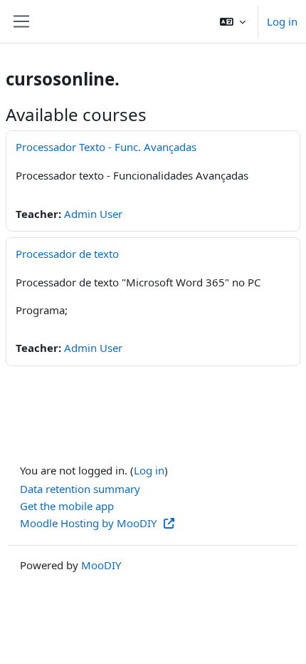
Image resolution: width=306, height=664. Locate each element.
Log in (282, 21)
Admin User (93, 214)
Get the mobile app (67, 506)
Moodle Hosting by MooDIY (89, 523)
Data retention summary (80, 489)
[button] (233, 21)
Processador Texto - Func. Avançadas (106, 147)
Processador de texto (67, 254)
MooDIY (101, 565)
